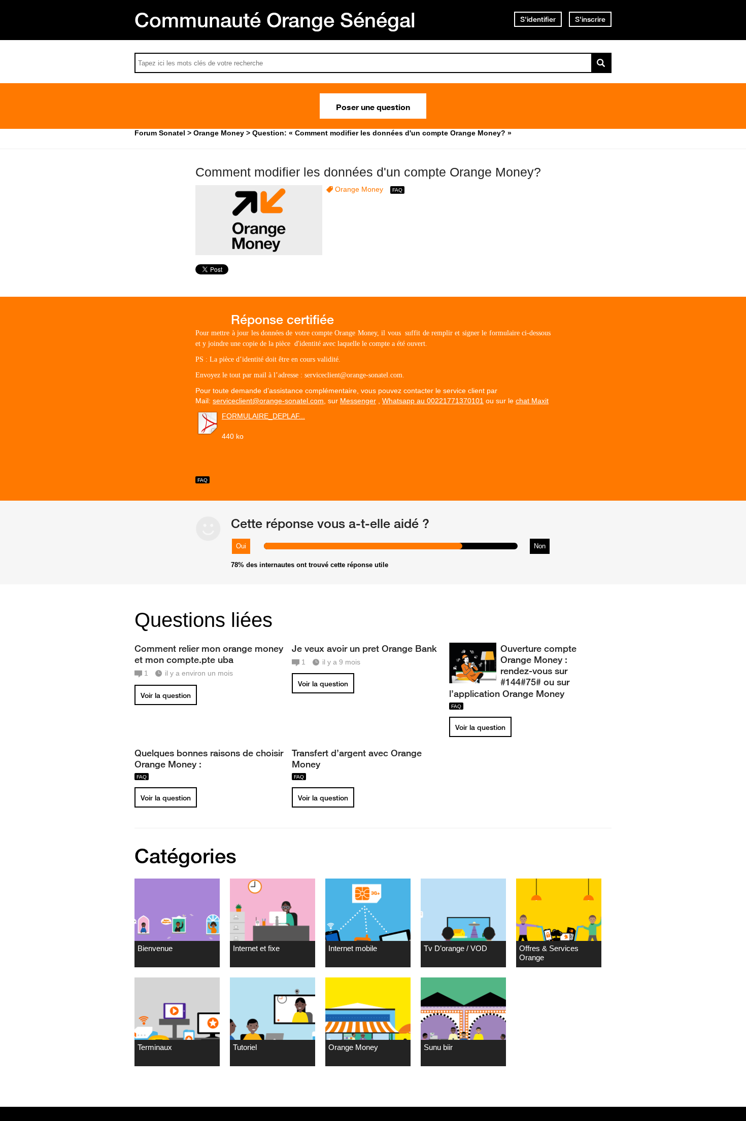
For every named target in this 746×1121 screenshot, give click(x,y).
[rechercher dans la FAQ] (601, 63)
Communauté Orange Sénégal (275, 19)
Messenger (358, 401)
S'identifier (538, 19)
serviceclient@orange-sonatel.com (268, 401)
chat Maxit (532, 401)
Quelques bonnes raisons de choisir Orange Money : (208, 758)
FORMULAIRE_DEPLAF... (263, 416)
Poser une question (373, 106)
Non (540, 546)
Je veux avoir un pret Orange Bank (364, 648)
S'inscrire (590, 19)
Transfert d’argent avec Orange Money (357, 758)
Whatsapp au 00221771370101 (433, 401)
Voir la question (166, 695)
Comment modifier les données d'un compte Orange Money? (368, 172)
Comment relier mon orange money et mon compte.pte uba (208, 654)
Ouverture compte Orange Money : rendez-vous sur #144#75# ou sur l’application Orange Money (513, 671)
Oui (241, 546)
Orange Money (359, 189)
